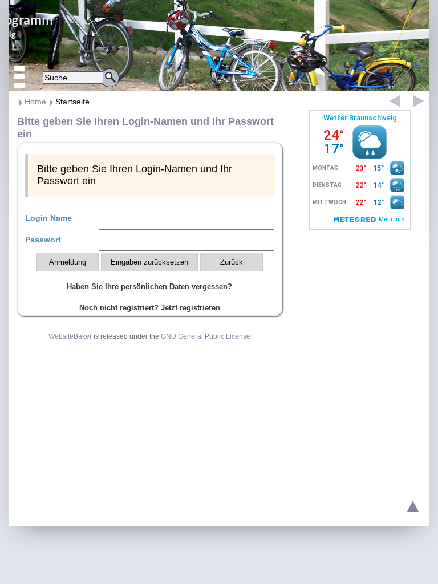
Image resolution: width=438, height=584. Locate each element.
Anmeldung (67, 262)
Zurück (231, 262)
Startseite (72, 101)
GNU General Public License (205, 336)
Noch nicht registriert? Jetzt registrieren (149, 307)
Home (35, 101)
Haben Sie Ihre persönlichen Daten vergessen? (149, 286)
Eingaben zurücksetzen (149, 262)
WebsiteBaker (70, 336)
